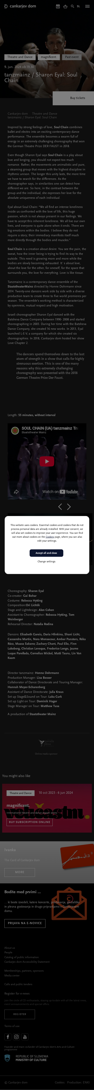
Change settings (46, 561)
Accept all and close (46, 553)
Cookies (50, 537)
